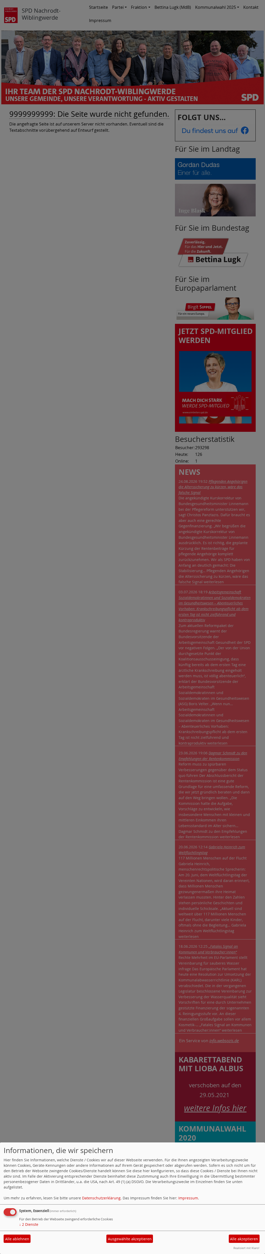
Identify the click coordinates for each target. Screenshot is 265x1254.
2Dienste (28, 1224)
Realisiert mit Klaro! (246, 1248)
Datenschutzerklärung (101, 1197)
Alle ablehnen (17, 1238)
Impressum (188, 1197)
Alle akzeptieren (244, 1238)
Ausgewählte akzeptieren (130, 1238)
